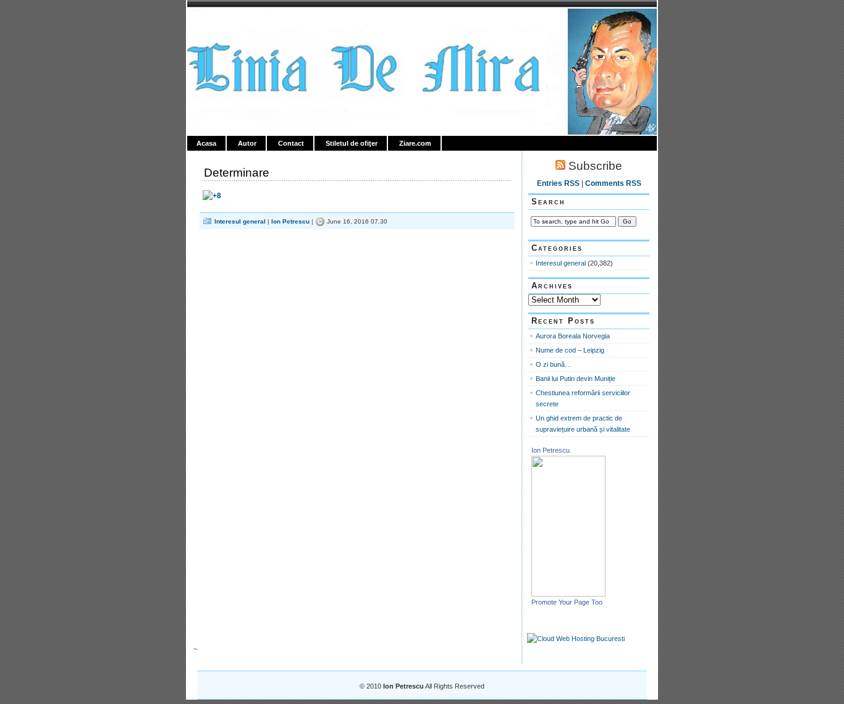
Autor (247, 143)
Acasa (206, 143)
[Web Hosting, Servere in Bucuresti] (576, 638)
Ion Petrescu (240, 22)
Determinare (236, 172)
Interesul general (240, 221)
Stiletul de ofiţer (352, 143)
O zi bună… (554, 364)
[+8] (212, 195)
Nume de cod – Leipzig (570, 350)
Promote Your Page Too (566, 602)
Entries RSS (558, 183)
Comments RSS (613, 183)
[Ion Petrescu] (568, 594)
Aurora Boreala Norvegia (573, 336)
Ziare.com (415, 143)
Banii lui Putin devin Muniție (575, 378)
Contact (291, 143)
